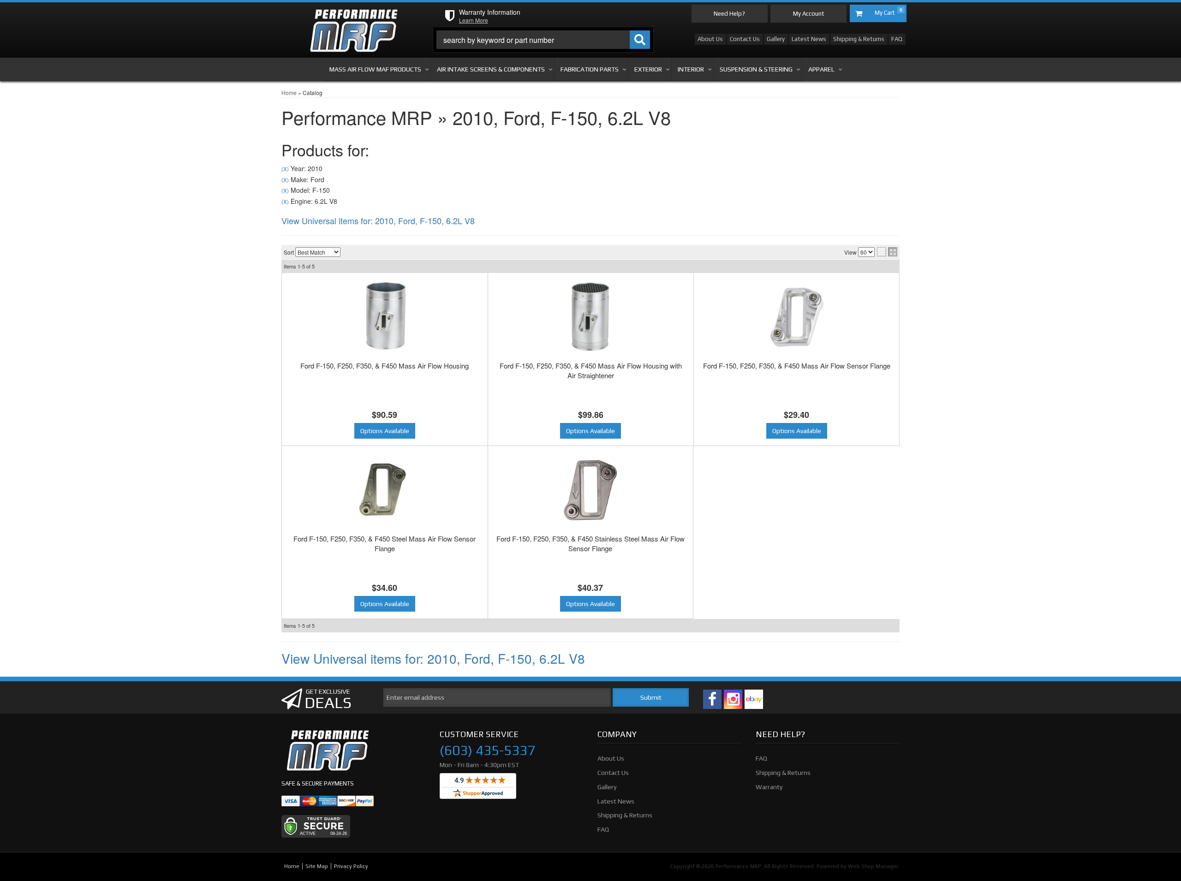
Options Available (384, 431)
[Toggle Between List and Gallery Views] (887, 251)
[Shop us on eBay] (754, 699)
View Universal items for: (378, 220)
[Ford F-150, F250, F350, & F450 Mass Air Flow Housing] (385, 317)
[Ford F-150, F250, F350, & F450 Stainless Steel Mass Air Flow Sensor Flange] (590, 490)
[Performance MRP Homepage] (353, 18)
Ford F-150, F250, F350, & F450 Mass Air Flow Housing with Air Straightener (591, 370)
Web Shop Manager (873, 866)
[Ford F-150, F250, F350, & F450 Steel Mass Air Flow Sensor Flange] (385, 490)
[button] (543, 39)
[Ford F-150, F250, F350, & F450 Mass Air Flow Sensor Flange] (796, 317)
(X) (285, 169)
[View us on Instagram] (733, 699)
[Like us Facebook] (712, 699)
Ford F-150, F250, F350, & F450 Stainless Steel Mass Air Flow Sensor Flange (590, 543)
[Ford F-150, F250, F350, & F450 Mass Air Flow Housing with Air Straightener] (591, 317)
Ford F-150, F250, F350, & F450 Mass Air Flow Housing (384, 365)
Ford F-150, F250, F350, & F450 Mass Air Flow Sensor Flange (796, 365)
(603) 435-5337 (487, 750)
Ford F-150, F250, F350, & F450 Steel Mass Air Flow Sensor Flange (384, 543)
